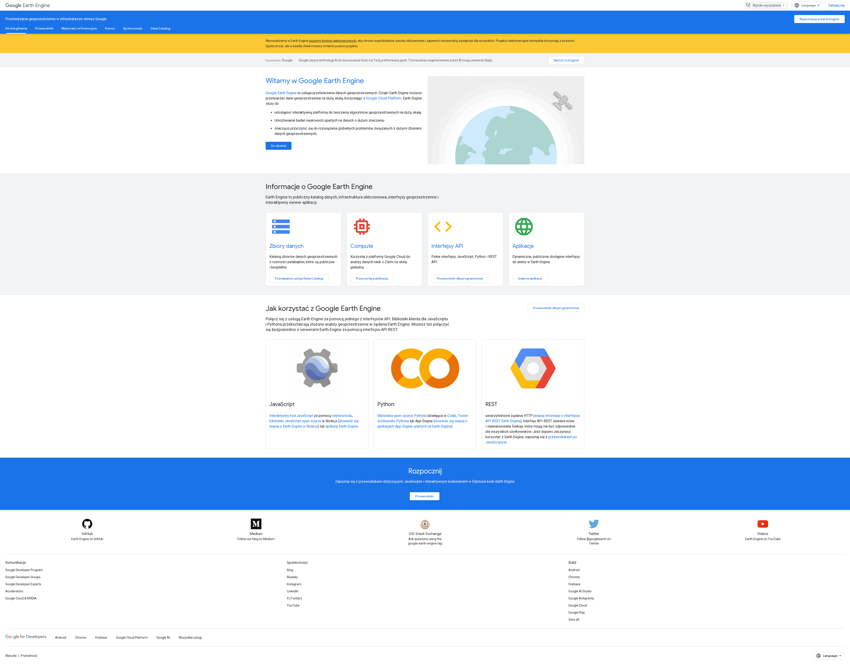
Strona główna (16, 28)
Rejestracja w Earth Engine (819, 19)
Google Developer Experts (23, 584)
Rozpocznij (425, 471)
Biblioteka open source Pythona (402, 416)
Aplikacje (523, 246)
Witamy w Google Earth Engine (315, 80)
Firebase (574, 584)
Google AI (163, 637)
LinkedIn (292, 591)
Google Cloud (577, 605)
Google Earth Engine (281, 93)
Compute (361, 246)
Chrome (574, 577)
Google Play (576, 612)
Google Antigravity (581, 598)
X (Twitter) (294, 598)
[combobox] (766, 5)
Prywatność (29, 655)
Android (574, 570)
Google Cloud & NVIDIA (21, 598)
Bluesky (292, 577)
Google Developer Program (24, 570)
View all (573, 619)
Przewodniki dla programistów (460, 278)
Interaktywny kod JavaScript (291, 416)
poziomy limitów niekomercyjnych (332, 41)
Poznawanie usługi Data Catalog (299, 278)
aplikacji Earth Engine (342, 426)
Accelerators (14, 591)
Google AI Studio (579, 591)
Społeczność (133, 28)
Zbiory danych (286, 246)
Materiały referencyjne (79, 28)
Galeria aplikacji (530, 278)
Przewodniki (44, 28)
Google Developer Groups (23, 577)
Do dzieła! (278, 146)
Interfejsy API (447, 246)
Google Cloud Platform (383, 98)
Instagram (294, 584)
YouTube (293, 605)
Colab (451, 416)
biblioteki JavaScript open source (295, 421)
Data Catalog (160, 28)
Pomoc (110, 28)
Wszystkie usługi (190, 637)
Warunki (11, 655)
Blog (290, 570)
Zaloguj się (836, 5)
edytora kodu (342, 416)
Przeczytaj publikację (372, 278)
